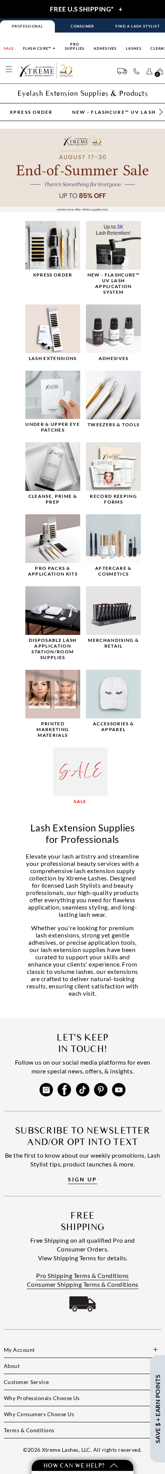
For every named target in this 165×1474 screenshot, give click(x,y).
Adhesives (105, 48)
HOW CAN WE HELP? (74, 1465)
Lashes (134, 48)
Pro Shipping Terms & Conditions (82, 1275)
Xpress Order (31, 112)
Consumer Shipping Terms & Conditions (83, 1284)
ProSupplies (75, 46)
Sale (9, 48)
